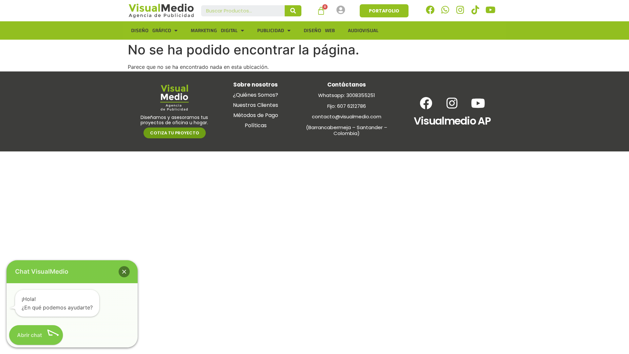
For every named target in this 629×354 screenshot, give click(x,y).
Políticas (256, 125)
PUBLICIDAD (270, 30)
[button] (124, 271)
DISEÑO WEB (319, 30)
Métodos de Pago (255, 115)
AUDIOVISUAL (363, 30)
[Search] (293, 10)
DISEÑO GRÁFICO (151, 30)
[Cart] (321, 11)
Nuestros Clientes (255, 105)
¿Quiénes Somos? (255, 95)
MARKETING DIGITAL (214, 30)
